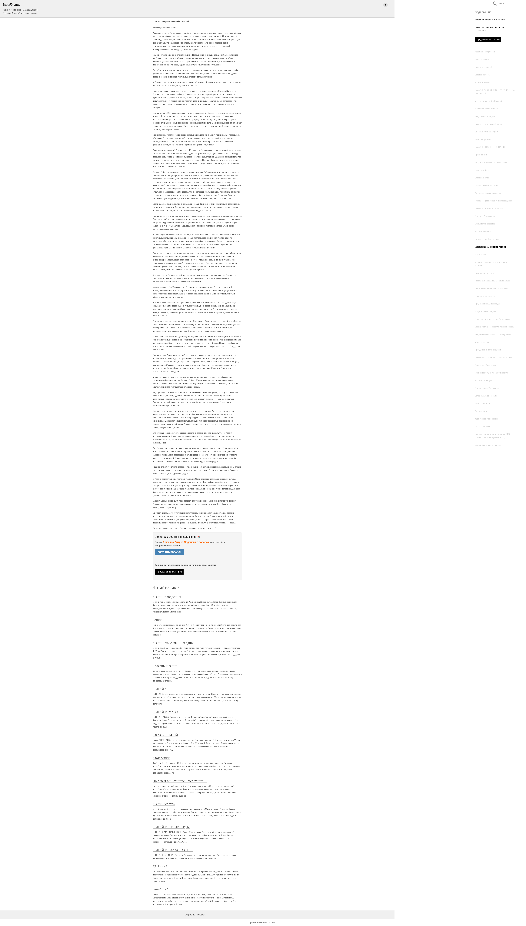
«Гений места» (164, 804)
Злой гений (161, 757)
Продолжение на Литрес (488, 39)
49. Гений (160, 866)
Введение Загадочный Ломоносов (491, 19)
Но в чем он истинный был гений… (180, 780)
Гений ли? (160, 889)
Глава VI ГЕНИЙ (165, 734)
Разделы (201, 915)
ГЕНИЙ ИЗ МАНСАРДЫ (171, 827)
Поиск (498, 3)
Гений (157, 619)
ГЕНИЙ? (159, 688)
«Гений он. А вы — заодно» (174, 642)
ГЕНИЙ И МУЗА (165, 711)
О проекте (190, 915)
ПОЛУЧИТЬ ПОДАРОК (169, 552)
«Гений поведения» (167, 596)
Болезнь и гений (165, 665)
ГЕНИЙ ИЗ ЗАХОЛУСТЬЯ (173, 850)
